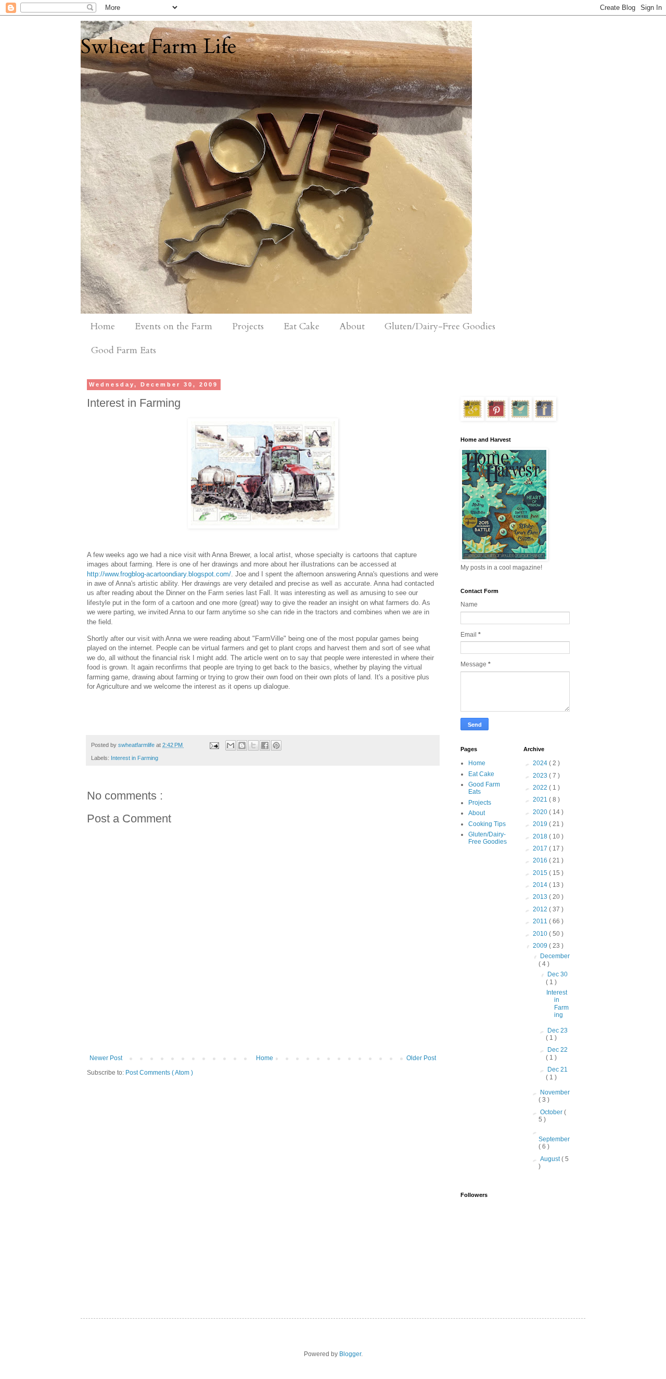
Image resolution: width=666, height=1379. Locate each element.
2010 (541, 933)
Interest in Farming (134, 758)
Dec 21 (557, 1069)
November (555, 1092)
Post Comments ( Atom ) (159, 1072)
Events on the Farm (173, 326)
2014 (541, 884)
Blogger (350, 1354)
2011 (541, 921)
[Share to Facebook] (265, 745)
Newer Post (105, 1058)
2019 (541, 824)
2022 (541, 787)
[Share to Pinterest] (276, 745)
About (352, 326)
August (550, 1159)
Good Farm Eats (123, 350)
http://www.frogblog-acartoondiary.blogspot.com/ (159, 574)
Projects (248, 326)
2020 (541, 812)
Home (103, 326)
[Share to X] (253, 745)
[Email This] (230, 745)
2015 (541, 873)
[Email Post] (213, 745)
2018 (541, 836)
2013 (541, 896)
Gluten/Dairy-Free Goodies (440, 326)
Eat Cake (301, 326)
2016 (541, 860)
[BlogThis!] (242, 745)
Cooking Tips (487, 824)
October (552, 1112)
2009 (541, 945)
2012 (541, 909)
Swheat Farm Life (159, 46)
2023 (541, 775)
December (555, 956)
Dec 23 (557, 1030)
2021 (541, 799)
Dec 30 (557, 974)
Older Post (421, 1058)
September (554, 1139)
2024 (541, 763)
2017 (541, 848)
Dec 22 (557, 1049)
